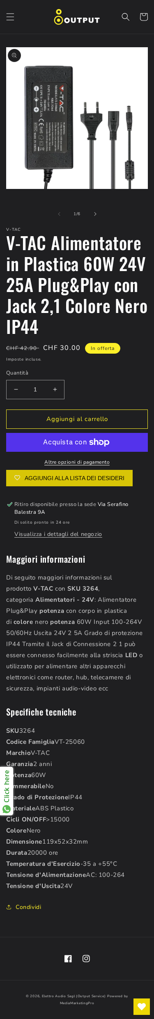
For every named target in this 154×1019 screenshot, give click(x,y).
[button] (10, 17)
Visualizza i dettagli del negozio (58, 534)
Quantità (17, 373)
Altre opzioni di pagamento (77, 462)
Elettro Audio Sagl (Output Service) (74, 996)
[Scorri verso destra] (95, 214)
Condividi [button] (28, 907)
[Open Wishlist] (141, 1006)
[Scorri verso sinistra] (59, 214)
